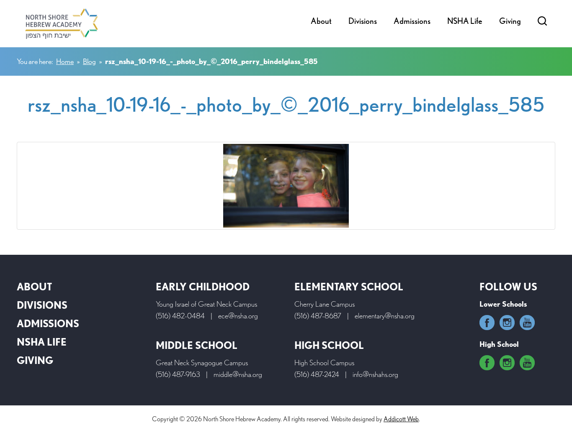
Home (65, 61)
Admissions (412, 21)
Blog (89, 61)
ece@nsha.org (238, 315)
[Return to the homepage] (61, 23)
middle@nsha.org (238, 374)
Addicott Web (401, 419)
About (321, 21)
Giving (510, 21)
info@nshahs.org (375, 374)
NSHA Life (464, 21)
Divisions (362, 21)
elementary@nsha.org (385, 315)
